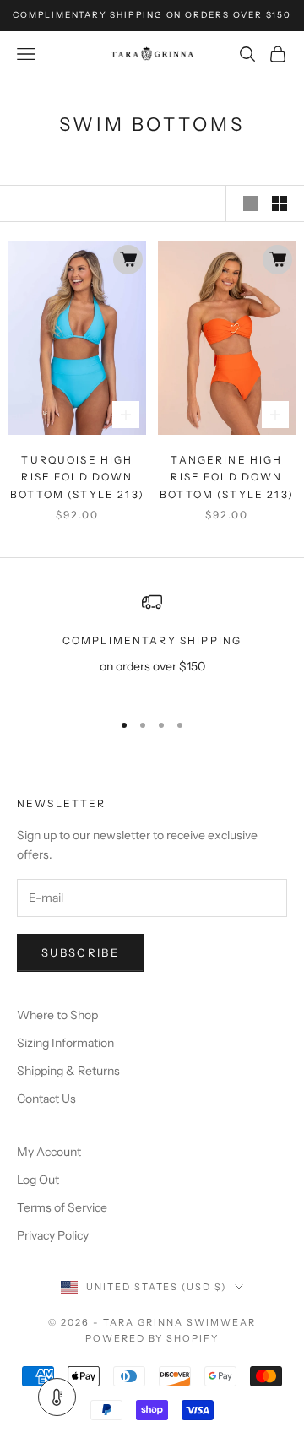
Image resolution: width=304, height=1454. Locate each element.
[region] (152, 644)
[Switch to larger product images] (250, 203)
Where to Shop (57, 1015)
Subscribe (80, 952)
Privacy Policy (53, 1235)
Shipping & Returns (68, 1070)
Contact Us (46, 1098)
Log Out (38, 1179)
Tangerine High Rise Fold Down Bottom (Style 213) (227, 477)
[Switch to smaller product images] (279, 203)
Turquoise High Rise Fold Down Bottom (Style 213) (77, 477)
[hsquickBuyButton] (128, 259)
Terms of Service (62, 1207)
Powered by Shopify (152, 1338)
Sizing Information (65, 1042)
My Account (49, 1151)
